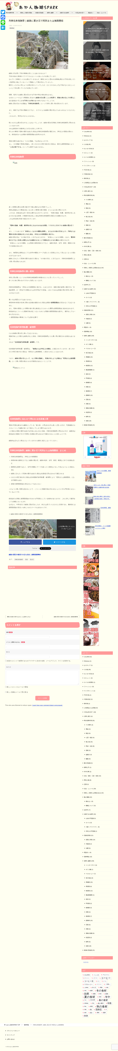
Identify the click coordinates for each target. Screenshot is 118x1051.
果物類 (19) (89, 357)
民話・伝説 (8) (90, 221)
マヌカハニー (88, 984)
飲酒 (86, 1016)
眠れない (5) (89, 276)
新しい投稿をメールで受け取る (17, 692)
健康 (91, 990)
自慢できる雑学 (64, 12)
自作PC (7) (87, 284)
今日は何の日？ (79, 12)
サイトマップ (11, 1035)
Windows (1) (87, 136)
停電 (85, 990)
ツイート (85, 962)
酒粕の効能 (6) (90, 408)
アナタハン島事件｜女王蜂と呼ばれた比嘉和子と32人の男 (97, 112)
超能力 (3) (89, 229)
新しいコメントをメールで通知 (17, 687)
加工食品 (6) (89, 352)
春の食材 (103, 1000)
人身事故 (86, 987)
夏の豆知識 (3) (88, 238)
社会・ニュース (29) (90, 263)
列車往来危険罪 (19, 559)
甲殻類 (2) (89, 378)
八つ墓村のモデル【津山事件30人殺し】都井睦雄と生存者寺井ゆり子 (97, 31)
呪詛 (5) (88, 208)
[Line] (3, 22)
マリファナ (98, 984)
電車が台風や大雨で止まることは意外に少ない (19, 616)
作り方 (94, 987)
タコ (98, 981)
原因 (106, 994)
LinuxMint (87, 975)
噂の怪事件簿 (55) (89, 195)
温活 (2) (88, 374)
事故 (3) (88, 204)
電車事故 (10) (88, 331)
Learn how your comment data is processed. (47, 705)
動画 (100, 993)
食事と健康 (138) (89, 335)
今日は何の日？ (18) (90, 187)
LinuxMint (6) (88, 131)
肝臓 (85, 1009)
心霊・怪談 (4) (90, 212)
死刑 (26, 559)
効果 (86, 993)
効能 (94, 993)
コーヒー (106, 978)
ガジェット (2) (88, 153)
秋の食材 (102, 1006)
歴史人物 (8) (87, 255)
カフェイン (86, 978)
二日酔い (107, 984)
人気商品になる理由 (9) (91, 182)
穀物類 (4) (89, 382)
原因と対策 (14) (90, 314)
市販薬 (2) (89, 318)
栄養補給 (86, 1003)
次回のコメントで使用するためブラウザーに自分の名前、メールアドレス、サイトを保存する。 (39, 661)
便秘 (101, 987)
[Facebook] (3, 17)
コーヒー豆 (88, 981)
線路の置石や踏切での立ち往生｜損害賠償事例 (25, 554)
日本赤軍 (92, 1000)
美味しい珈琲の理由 (26, 12)
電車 (104, 1012)
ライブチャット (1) (89, 165)
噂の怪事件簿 (10, 12)
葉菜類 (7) (89, 391)
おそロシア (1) (88, 140)
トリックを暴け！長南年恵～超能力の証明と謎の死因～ (97, 51)
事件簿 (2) (87, 178)
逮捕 (85, 1012)
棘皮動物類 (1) (90, 370)
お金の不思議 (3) (91, 293)
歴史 (93, 1003)
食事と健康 (50, 12)
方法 (85, 1000)
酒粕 (98, 1012)
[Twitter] (3, 12)
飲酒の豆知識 (39, 12)
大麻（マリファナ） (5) (93, 301)
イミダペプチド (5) (91, 340)
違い (91, 1012)
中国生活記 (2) (88, 174)
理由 (85, 1006)
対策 (100, 997)
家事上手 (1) (87, 242)
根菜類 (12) (89, 365)
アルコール (106, 975)
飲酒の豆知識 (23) (89, 425)
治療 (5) (88, 323)
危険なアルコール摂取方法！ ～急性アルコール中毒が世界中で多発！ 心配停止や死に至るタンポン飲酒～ (97, 71)
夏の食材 (89, 997)
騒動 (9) (88, 233)
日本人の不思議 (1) (91, 306)
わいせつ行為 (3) (89, 148)
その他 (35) (87, 144)
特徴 (109, 1003)
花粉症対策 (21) (88, 310)
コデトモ (95, 978)
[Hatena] (3, 27)
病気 (91, 1006)
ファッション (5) (89, 161)
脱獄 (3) (88, 225)
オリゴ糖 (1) (89, 344)
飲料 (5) (88, 416)
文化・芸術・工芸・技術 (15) (92, 250)
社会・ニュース (101, 12)
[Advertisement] (42, 590)
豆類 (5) (88, 399)
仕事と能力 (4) (88, 191)
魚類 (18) (88, 421)
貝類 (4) (88, 403)
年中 (107, 997)
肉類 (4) (88, 387)
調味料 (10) (89, 395)
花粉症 (98, 1009)
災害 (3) (86, 259)
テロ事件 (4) (89, 199)
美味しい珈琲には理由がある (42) (94, 267)
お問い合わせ (11, 1039)
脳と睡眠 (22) (88, 272)
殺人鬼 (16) (89, 216)
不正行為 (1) (87, 170)
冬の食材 (101, 990)
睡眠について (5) (91, 280)
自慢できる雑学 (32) (90, 289)
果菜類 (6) (89, 361)
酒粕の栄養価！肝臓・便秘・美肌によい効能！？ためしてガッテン (97, 92)
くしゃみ (96, 975)
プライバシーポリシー (13, 1030)
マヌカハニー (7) (91, 348)
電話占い (90, 12)
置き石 (32, 559)
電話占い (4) (87, 327)
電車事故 (12, 28)
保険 (107, 987)
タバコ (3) (89, 297)
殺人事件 (101, 1003)
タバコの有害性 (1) (89, 157)
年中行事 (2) (87, 246)
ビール (104, 981)
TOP (13, 1025)
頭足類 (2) (89, 412)
